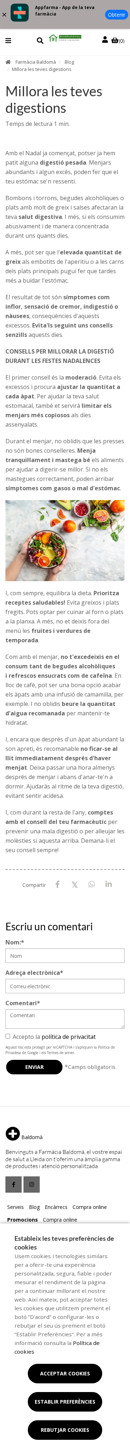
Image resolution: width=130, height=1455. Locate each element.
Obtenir (116, 14)
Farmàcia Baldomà (36, 62)
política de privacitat (69, 1037)
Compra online (90, 1207)
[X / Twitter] (74, 884)
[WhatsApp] (91, 884)
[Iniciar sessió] (105, 39)
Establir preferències (65, 1401)
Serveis (15, 1207)
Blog (69, 62)
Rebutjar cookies (65, 1429)
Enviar (34, 1066)
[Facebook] (57, 884)
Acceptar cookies (65, 1373)
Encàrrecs (56, 1207)
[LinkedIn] (108, 884)
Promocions (22, 1219)
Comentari (22, 1003)
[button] (8, 40)
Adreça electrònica (34, 973)
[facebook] (13, 1184)
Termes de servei (60, 1052)
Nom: (14, 942)
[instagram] (31, 1184)
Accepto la (54, 1037)
